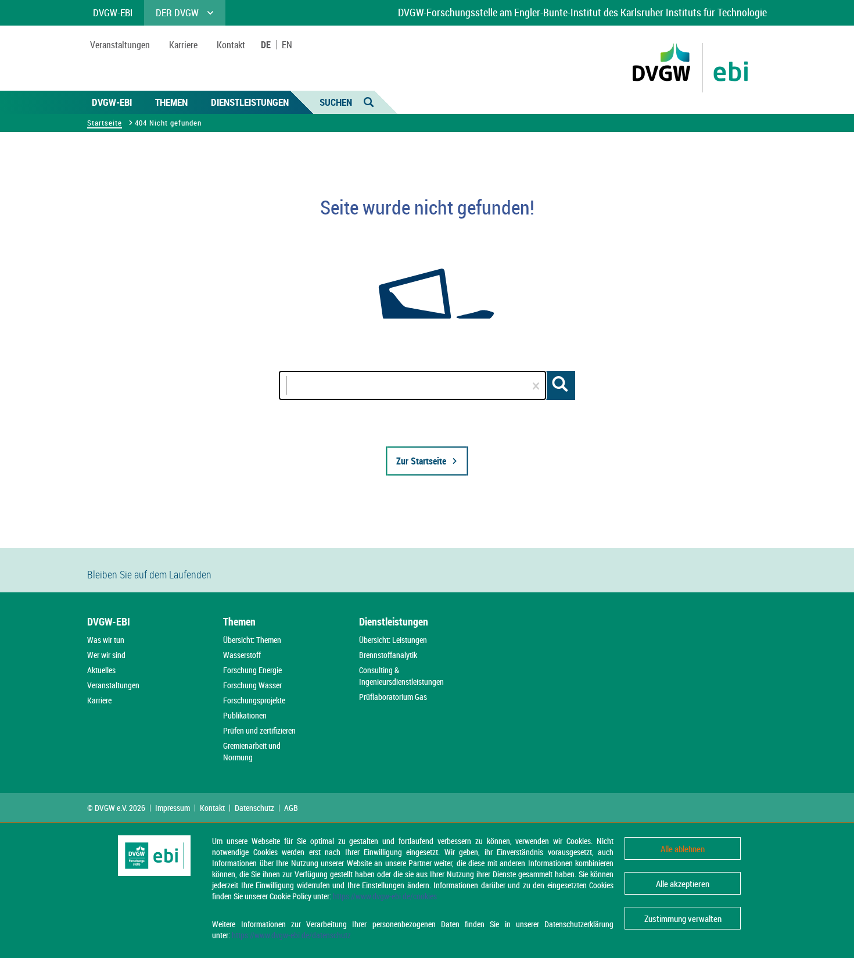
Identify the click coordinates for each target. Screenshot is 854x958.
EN (287, 44)
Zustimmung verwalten (683, 918)
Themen (171, 102)
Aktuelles (101, 669)
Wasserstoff (242, 654)
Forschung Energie (252, 669)
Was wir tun (105, 639)
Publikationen (245, 715)
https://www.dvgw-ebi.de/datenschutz (291, 935)
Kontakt (212, 808)
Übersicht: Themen (252, 639)
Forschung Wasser (252, 685)
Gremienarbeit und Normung (252, 751)
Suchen (336, 102)
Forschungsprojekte (254, 700)
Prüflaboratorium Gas (393, 696)
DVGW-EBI (112, 102)
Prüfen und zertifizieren (259, 730)
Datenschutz (254, 808)
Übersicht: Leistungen (393, 639)
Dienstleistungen (250, 102)
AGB (291, 808)
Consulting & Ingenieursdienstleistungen (401, 675)
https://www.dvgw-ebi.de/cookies (385, 896)
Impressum (172, 808)
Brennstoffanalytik (388, 654)
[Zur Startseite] (302, 542)
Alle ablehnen (683, 849)
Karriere (99, 700)
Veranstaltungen (113, 685)
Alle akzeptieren (682, 883)
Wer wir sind (106, 654)
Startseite (104, 122)
